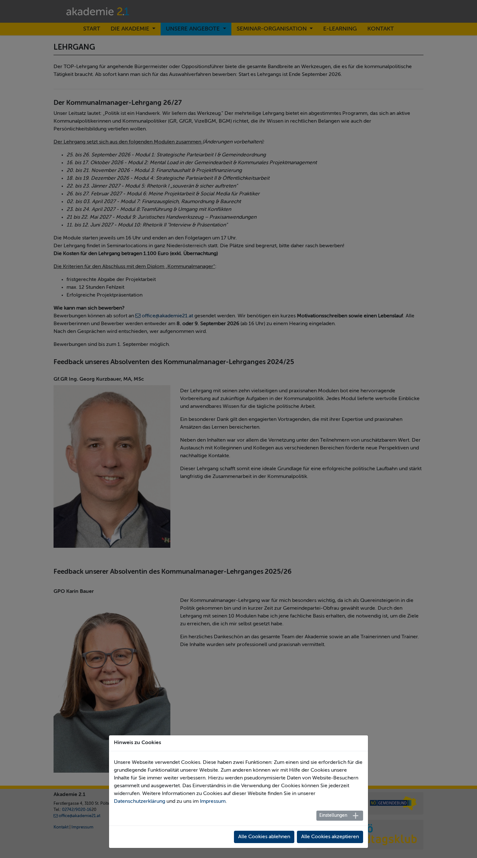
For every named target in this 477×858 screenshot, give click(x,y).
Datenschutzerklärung (139, 801)
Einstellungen (333, 815)
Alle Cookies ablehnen (264, 837)
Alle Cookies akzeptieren (330, 837)
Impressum (213, 801)
